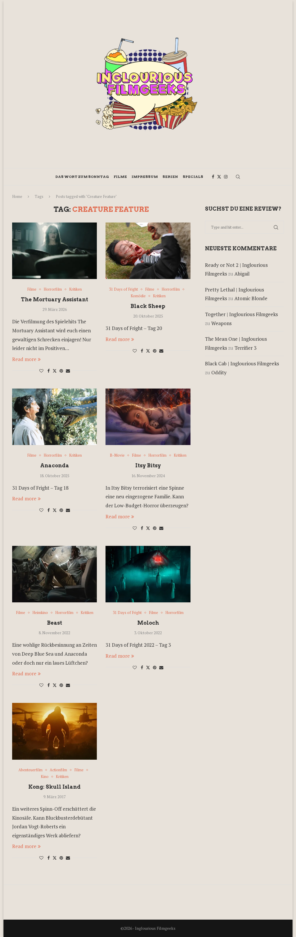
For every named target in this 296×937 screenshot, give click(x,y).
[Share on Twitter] (55, 370)
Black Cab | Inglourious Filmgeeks (242, 363)
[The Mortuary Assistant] (54, 251)
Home (17, 196)
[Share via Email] (68, 370)
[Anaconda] (54, 417)
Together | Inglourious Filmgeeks (241, 314)
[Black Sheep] (148, 251)
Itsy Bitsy (148, 465)
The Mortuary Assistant (54, 299)
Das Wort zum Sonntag (82, 176)
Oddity (219, 372)
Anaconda (54, 465)
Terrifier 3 (245, 347)
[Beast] (54, 574)
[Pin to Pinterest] (61, 370)
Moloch (148, 623)
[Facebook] (213, 176)
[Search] (238, 176)
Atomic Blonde (250, 298)
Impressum (145, 176)
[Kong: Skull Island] (54, 731)
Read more (24, 359)
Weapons (221, 323)
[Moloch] (148, 574)
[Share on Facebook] (48, 370)
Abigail (241, 273)
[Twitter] (219, 176)
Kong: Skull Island (54, 787)
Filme (120, 176)
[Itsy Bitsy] (148, 417)
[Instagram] (225, 176)
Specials (193, 176)
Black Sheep (148, 306)
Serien (170, 176)
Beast (54, 623)
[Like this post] (41, 370)
